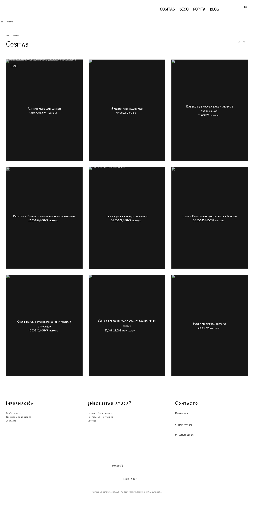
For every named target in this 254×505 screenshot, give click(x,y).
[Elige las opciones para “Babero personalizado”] (154, 69)
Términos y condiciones (18, 417)
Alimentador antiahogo (44, 108)
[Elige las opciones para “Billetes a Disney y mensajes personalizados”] (72, 177)
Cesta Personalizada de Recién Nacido (210, 216)
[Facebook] (224, 9)
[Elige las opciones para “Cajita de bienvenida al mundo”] (154, 177)
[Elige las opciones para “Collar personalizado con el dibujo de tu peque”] (154, 285)
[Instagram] (231, 9)
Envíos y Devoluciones (100, 413)
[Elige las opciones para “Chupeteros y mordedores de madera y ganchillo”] (72, 285)
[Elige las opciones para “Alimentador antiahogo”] (72, 69)
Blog (214, 9)
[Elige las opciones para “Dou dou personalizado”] (237, 285)
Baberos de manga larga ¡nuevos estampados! (209, 108)
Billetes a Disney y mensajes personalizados (44, 216)
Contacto (11, 420)
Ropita (199, 9)
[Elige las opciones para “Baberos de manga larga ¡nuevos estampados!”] (237, 69)
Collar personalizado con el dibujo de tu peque (127, 323)
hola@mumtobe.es (184, 434)
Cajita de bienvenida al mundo (127, 216)
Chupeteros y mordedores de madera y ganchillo (44, 323)
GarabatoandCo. (155, 491)
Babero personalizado (127, 108)
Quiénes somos (13, 413)
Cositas (167, 9)
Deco (184, 9)
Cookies (92, 420)
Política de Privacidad (101, 417)
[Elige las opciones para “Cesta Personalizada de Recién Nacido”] (237, 177)
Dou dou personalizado (209, 323)
